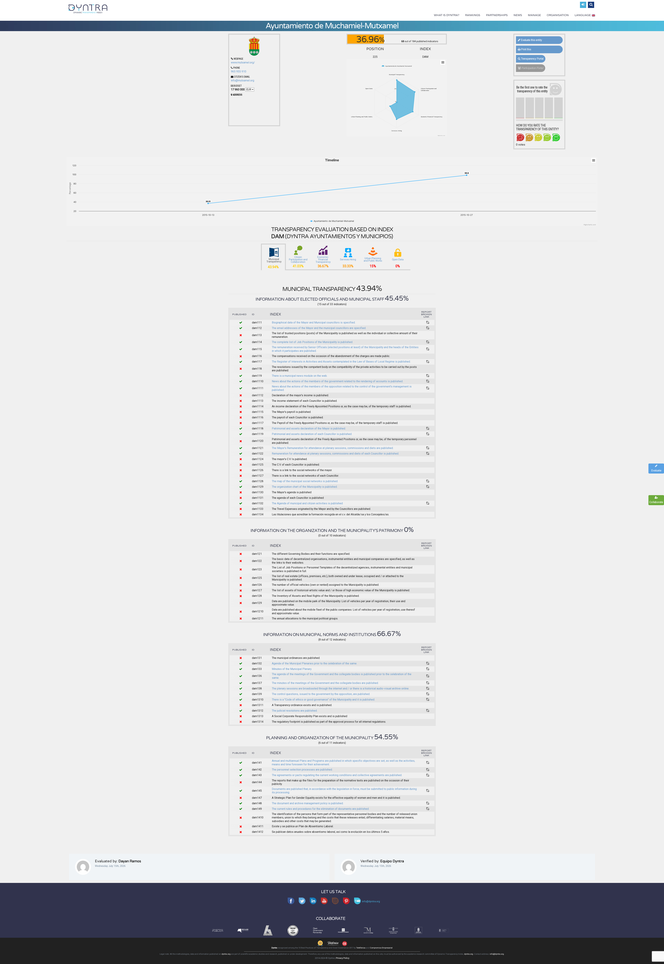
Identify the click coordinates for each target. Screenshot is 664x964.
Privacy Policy (342, 958)
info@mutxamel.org (242, 80)
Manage (534, 15)
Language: (583, 15)
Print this (525, 49)
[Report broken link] (427, 323)
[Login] (583, 5)
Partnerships (497, 15)
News (518, 15)
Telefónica (360, 948)
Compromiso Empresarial (381, 948)
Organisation (558, 15)
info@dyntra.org (497, 954)
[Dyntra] (88, 8)
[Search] (591, 5)
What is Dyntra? (446, 15)
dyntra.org (226, 954)
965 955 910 (238, 71)
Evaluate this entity (531, 40)
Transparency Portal (531, 58)
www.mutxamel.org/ (243, 62)
